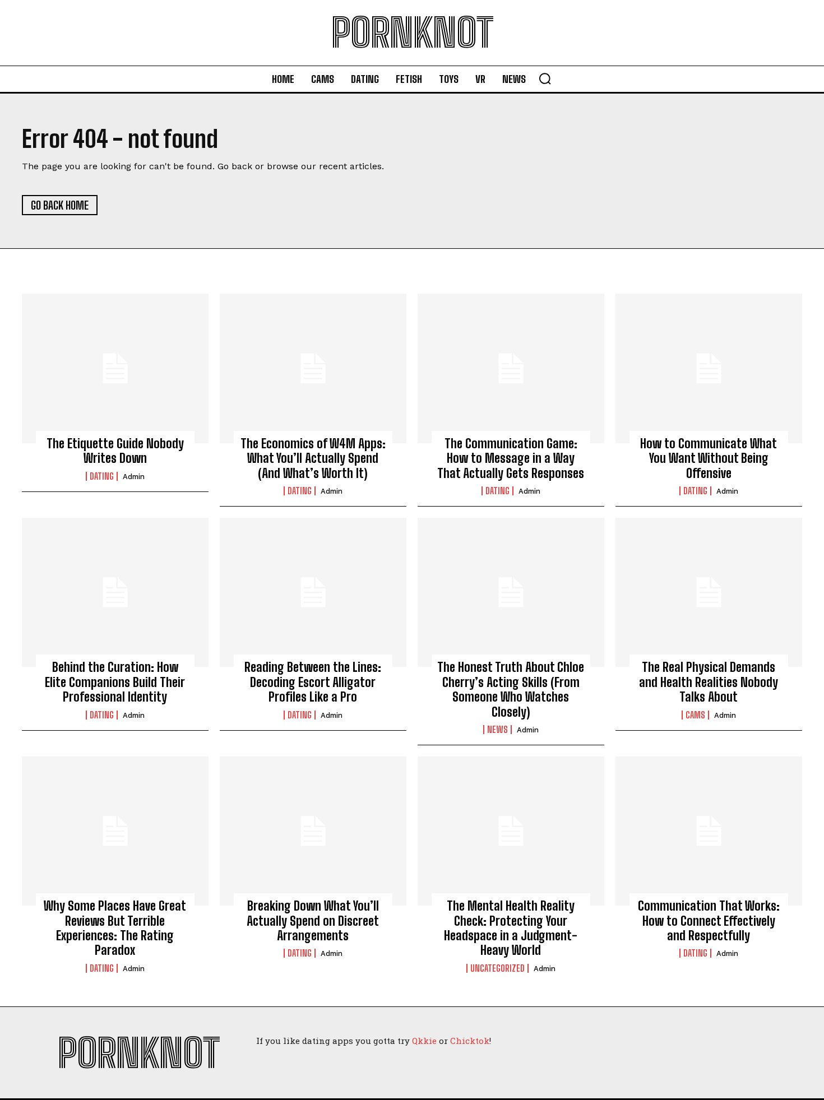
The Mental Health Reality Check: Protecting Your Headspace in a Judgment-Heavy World (510, 928)
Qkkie (424, 1040)
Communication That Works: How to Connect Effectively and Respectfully (709, 920)
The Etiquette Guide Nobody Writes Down (115, 451)
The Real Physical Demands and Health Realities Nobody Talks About (708, 682)
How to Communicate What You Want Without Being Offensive (708, 458)
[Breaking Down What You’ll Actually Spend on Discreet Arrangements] (313, 831)
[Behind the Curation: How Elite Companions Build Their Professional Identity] (115, 592)
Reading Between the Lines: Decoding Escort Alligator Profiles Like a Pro (312, 682)
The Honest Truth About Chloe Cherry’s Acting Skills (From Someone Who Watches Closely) (510, 689)
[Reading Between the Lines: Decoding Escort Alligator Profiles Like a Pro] (313, 592)
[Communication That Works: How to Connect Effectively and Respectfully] (708, 831)
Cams (695, 715)
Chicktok (469, 1040)
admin (134, 476)
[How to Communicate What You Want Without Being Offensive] (708, 368)
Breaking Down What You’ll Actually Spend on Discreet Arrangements (313, 920)
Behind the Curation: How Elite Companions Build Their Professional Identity (115, 682)
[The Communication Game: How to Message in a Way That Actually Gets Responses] (511, 368)
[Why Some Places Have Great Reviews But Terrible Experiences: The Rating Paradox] (115, 831)
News (497, 729)
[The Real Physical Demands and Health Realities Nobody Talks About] (708, 592)
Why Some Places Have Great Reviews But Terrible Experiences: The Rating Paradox (115, 928)
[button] (544, 78)
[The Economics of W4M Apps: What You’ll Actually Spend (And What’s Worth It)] (313, 368)
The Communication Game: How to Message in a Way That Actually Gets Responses (510, 458)
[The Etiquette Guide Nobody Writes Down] (115, 368)
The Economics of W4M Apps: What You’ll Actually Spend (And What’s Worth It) (313, 458)
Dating (102, 476)
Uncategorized (497, 968)
